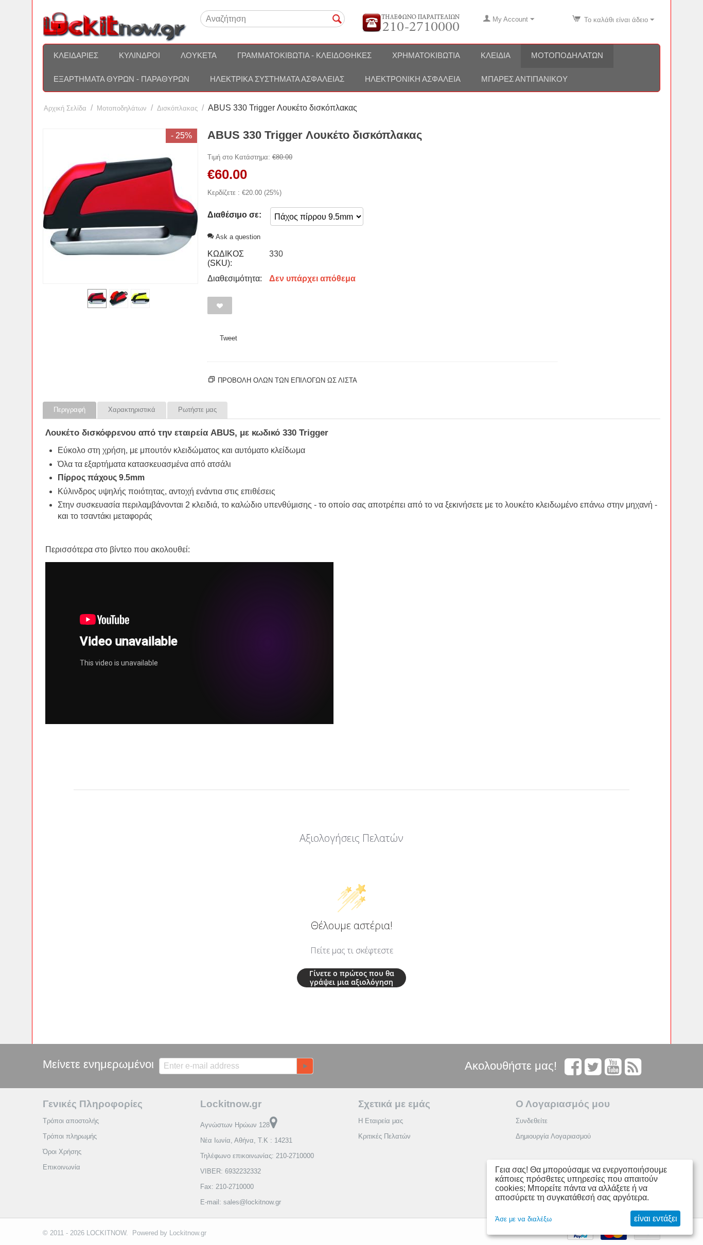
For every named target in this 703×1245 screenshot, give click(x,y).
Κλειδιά (496, 55)
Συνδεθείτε (532, 1121)
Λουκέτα (199, 55)
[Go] (304, 1066)
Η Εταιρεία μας (380, 1121)
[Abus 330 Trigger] (120, 206)
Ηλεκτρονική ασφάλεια (413, 79)
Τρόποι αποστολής (71, 1121)
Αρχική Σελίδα (65, 108)
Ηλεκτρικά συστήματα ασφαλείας (277, 79)
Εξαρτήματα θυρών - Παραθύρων (121, 79)
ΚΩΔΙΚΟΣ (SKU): (225, 258)
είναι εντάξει (655, 1218)
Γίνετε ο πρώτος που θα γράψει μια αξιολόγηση (351, 977)
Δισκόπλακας (177, 108)
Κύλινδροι (139, 55)
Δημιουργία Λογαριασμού (553, 1136)
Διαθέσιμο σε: (234, 214)
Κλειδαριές (76, 55)
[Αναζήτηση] (337, 19)
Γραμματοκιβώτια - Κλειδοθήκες (304, 55)
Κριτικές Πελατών (384, 1136)
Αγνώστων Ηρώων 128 (235, 1125)
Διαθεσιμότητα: (234, 278)
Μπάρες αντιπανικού (524, 79)
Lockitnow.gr (187, 1233)
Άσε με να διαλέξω (523, 1219)
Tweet (228, 338)
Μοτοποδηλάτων (567, 55)
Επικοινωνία (61, 1167)
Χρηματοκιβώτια (426, 55)
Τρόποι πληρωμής (70, 1136)
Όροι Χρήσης (62, 1152)
